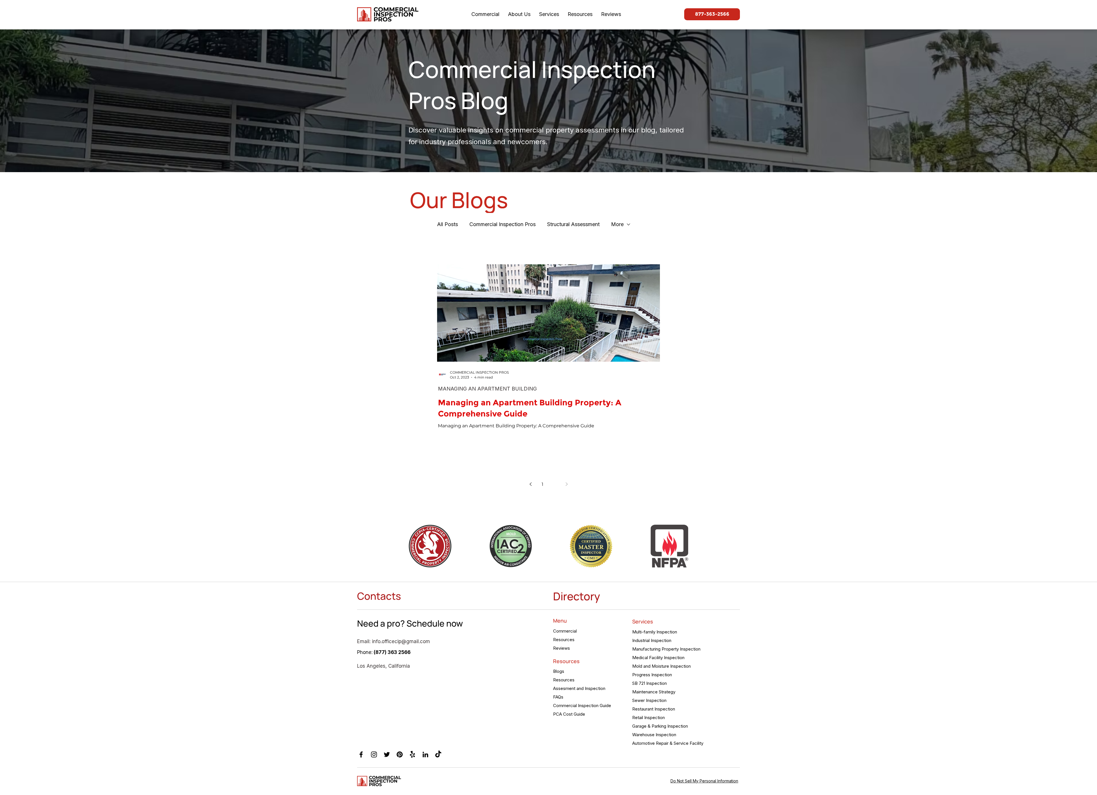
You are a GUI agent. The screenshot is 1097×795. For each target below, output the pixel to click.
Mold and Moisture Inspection (661, 666)
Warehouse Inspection (654, 734)
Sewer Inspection (649, 700)
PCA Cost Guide (569, 714)
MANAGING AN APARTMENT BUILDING (487, 389)
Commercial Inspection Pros (502, 224)
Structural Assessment (573, 224)
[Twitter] (387, 754)
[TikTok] (438, 754)
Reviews (561, 648)
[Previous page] (530, 484)
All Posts (447, 224)
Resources (563, 639)
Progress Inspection (652, 674)
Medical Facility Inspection (658, 657)
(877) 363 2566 (392, 652)
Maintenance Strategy (653, 692)
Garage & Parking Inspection (660, 726)
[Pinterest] (400, 754)
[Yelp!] (413, 754)
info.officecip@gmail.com (401, 641)
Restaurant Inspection (653, 709)
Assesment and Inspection (579, 688)
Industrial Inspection (651, 640)
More (617, 224)
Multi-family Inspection (654, 632)
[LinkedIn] (425, 754)
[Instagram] (374, 754)
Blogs (558, 671)
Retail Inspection (648, 717)
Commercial (565, 631)
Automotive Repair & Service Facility (667, 743)
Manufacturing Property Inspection (666, 649)
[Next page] (566, 484)
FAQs (558, 697)
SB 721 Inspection (649, 683)
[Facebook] (361, 754)
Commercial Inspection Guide (582, 705)
